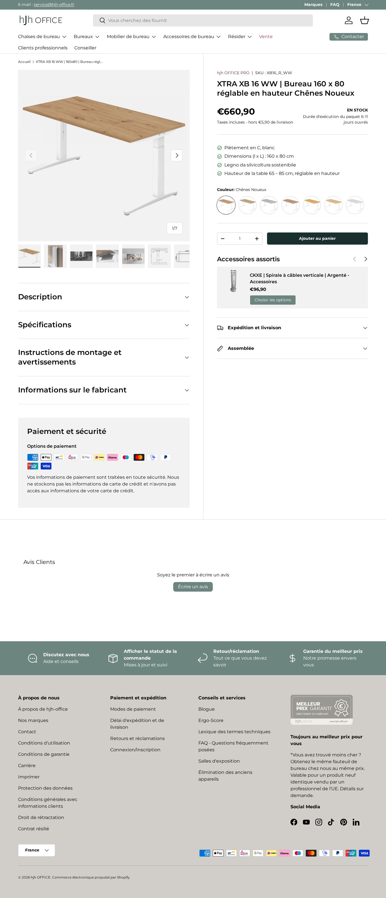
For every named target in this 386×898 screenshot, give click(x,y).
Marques (313, 4)
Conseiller (85, 48)
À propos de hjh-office (43, 709)
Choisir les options (273, 299)
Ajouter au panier (317, 238)
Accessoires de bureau (188, 36)
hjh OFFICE (40, 877)
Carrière (27, 765)
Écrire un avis (193, 586)
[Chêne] (247, 205)
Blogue (206, 709)
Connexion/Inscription (135, 749)
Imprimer (29, 777)
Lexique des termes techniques (234, 731)
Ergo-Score (211, 720)
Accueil (24, 62)
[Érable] (333, 205)
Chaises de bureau (39, 36)
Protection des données (45, 788)
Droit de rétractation (41, 817)
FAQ (334, 4)
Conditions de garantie (44, 754)
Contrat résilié (33, 828)
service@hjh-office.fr (54, 4)
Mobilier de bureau (128, 36)
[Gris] (269, 205)
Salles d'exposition (219, 761)
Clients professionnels (43, 48)
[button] (364, 20)
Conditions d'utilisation (44, 743)
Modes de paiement (133, 709)
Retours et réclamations (137, 738)
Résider (236, 36)
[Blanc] (355, 205)
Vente (266, 36)
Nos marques (33, 720)
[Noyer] (290, 205)
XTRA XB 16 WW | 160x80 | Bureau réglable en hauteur (70, 62)
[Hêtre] (312, 205)
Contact (27, 731)
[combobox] (203, 20)
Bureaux (83, 36)
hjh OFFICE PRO (233, 72)
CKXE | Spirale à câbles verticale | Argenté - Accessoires (299, 278)
